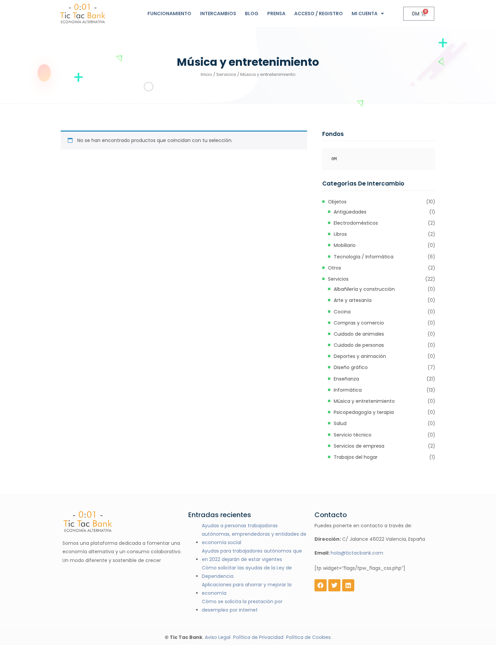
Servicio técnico (352, 434)
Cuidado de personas (359, 345)
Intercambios (218, 13)
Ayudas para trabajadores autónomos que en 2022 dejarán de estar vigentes (252, 555)
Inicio (206, 74)
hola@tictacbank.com (357, 553)
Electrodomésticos (356, 223)
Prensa (276, 13)
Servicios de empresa (359, 446)
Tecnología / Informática (363, 256)
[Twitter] (334, 585)
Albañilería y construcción (364, 289)
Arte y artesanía (352, 300)
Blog (251, 13)
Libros (340, 234)
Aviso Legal (217, 637)
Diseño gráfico (351, 367)
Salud (340, 423)
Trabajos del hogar (356, 457)
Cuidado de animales (359, 334)
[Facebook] (320, 585)
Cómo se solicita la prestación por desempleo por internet (242, 605)
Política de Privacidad (258, 637)
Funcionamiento (169, 13)
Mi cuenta (365, 13)
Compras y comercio (359, 322)
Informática (348, 390)
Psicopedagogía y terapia (364, 412)
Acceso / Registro (318, 13)
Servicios (226, 74)
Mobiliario (345, 245)
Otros (334, 267)
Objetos (337, 201)
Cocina (342, 311)
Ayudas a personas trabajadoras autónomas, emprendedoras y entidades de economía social (254, 534)
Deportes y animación (360, 356)
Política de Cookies (308, 637)
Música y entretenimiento (364, 401)
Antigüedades (350, 211)
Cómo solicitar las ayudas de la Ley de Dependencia (247, 572)
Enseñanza (346, 378)
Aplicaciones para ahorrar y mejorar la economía (247, 588)
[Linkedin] (348, 585)
